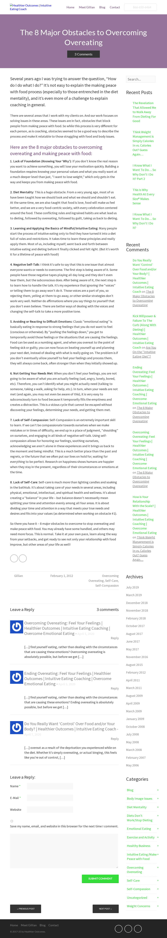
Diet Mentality (136, 807)
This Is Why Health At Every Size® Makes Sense (143, 196)
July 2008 (132, 734)
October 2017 (135, 626)
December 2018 (137, 603)
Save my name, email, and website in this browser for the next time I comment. (64, 826)
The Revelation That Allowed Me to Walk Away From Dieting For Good (144, 112)
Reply (115, 638)
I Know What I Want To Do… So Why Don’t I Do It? (144, 221)
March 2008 (134, 750)
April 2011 (133, 680)
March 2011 (134, 688)
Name (15, 786)
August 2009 (134, 696)
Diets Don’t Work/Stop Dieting (139, 817)
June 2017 (133, 641)
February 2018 (136, 618)
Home (70, 7)
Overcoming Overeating (135, 869)
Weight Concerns (138, 906)
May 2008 (132, 742)
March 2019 (134, 595)
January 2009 (135, 719)
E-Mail (15, 798)
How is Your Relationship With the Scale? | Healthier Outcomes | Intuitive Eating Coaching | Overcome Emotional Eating (145, 515)
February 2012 (136, 672)
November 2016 (137, 657)
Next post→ (105, 908)
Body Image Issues (139, 798)
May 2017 (132, 649)
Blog (102, 7)
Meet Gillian (87, 7)
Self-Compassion (107, 585)
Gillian (18, 576)
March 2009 (134, 711)
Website (15, 809)
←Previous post (26, 908)
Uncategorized (137, 897)
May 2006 (132, 765)
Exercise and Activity (140, 837)
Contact (115, 7)
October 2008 (135, 727)
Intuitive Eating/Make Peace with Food (142, 856)
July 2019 (132, 587)
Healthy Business (138, 846)
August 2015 (134, 665)
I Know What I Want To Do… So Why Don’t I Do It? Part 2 (144, 172)
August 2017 (134, 634)
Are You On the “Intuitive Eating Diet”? (144, 351)
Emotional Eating (139, 829)
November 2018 (137, 610)
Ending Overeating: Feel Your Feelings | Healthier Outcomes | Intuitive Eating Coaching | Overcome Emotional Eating (67, 678)
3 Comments (83, 54)
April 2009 (133, 703)
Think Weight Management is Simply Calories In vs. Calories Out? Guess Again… (143, 143)
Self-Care (111, 581)
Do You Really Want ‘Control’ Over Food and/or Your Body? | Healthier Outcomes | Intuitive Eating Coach (70, 726)
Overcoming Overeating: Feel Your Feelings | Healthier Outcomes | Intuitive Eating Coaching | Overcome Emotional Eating (67, 628)
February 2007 (136, 757)
